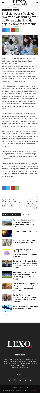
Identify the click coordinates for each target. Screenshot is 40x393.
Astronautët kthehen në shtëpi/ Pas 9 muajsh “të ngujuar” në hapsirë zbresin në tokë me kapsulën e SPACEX (29, 204)
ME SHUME (26, 215)
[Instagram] (15, 380)
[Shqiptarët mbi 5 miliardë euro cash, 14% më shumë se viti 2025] (7, 242)
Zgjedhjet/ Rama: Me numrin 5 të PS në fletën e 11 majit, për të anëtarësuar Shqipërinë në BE (11, 203)
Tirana (21, 387)
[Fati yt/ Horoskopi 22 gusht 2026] (7, 233)
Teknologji (15, 10)
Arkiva (26, 387)
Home (3, 7)
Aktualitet (14, 7)
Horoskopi (14, 387)
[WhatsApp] (17, 30)
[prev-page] (3, 315)
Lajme (8, 7)
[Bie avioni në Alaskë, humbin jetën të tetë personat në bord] (7, 308)
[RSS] (20, 380)
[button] (3, 2)
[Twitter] (8, 30)
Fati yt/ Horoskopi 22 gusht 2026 (25, 231)
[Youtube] (30, 380)
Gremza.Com (33, 390)
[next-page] (6, 315)
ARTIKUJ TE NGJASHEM (11, 215)
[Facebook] (4, 30)
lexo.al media (7, 26)
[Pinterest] (13, 30)
